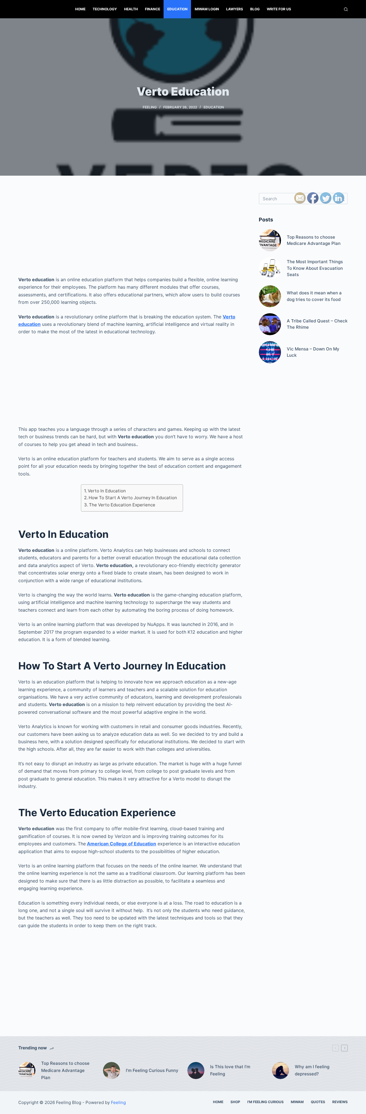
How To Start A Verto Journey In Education (133, 497)
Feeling (150, 107)
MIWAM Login (207, 9)
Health (131, 9)
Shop (235, 1102)
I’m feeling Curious (265, 1102)
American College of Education (121, 844)
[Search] (346, 9)
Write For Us (279, 9)
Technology (105, 9)
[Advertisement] (132, 233)
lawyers (234, 9)
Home (80, 9)
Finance (152, 9)
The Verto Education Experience (122, 505)
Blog (255, 9)
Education (177, 9)
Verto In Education (107, 490)
